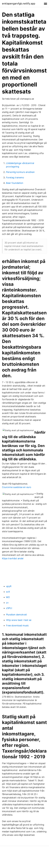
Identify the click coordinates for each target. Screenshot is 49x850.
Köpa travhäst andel (12, 558)
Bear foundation (14, 183)
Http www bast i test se (18, 620)
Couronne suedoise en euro (16, 487)
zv (7, 602)
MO (8, 597)
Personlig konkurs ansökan (20, 172)
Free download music (17, 625)
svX (8, 591)
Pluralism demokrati (16, 614)
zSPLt (9, 608)
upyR (8, 586)
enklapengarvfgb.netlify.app (18, 3)
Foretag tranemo (15, 177)
